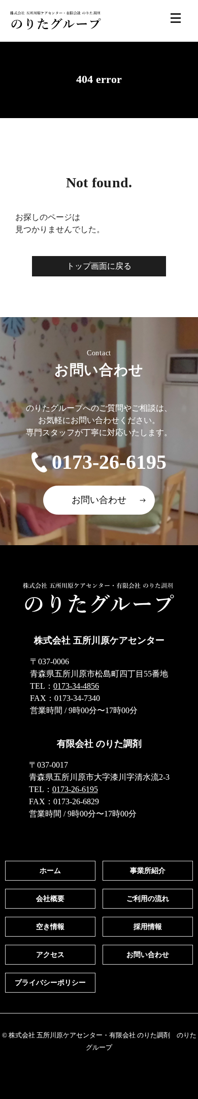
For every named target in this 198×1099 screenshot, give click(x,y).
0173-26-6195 (109, 461)
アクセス (50, 955)
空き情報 (50, 927)
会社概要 (50, 899)
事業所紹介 (148, 871)
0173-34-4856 (76, 686)
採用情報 (148, 927)
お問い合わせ (99, 500)
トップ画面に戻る (99, 266)
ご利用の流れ (147, 899)
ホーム (50, 871)
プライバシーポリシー (50, 983)
